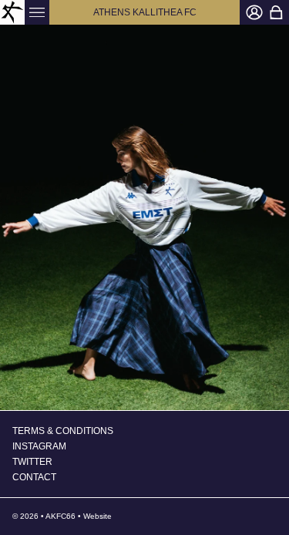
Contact (34, 477)
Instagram (39, 446)
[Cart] (276, 12)
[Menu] (37, 12)
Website (97, 516)
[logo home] (12, 12)
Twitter (32, 461)
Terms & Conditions (62, 431)
